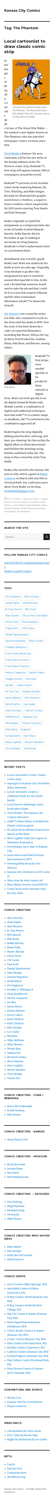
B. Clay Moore (13, 609)
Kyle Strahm (12, 704)
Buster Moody (15, 951)
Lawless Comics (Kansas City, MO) (27, 1351)
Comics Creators (20, 502)
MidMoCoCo (12, 716)
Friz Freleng (14, 1201)
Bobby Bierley (15, 943)
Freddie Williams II (16, 647)
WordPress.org (16, 1476)
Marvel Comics (33, 710)
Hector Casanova (15, 672)
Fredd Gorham (16, 1110)
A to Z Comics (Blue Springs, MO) (27, 1284)
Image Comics (13, 678)
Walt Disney (14, 1218)
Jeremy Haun (15, 1168)
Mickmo (12, 1035)
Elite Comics (36, 640)
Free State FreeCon (17, 666)
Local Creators (19, 505)
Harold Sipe (14, 1250)
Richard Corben (16, 1057)
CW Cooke (28, 628)
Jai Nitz (9, 685)
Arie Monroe (30, 603)
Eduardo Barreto (12, 508)
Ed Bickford (14, 981)
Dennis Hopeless (15, 640)
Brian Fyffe (14, 947)
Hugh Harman (15, 1206)
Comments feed (16, 1472)
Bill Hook (30, 609)
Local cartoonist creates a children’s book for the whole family (25, 796)
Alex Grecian (31, 596)
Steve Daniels (15, 1061)
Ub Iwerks (13, 1214)
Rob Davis (11, 729)
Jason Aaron (24, 685)
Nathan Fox (30, 716)
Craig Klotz (11, 628)
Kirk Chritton (32, 697)
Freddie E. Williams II (20, 989)
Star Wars (29, 735)
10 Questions (13, 596)
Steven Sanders (34, 742)
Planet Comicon (31, 723)
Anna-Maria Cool (17, 1139)
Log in (11, 1464)
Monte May (14, 1048)
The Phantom (11, 313)
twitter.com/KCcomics (17, 571)
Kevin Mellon (13, 697)
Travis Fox (13, 1078)
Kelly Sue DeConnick (19, 1255)
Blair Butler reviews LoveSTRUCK (27, 884)
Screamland (12, 735)
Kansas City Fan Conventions (24, 1401)
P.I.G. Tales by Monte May (22, 1435)
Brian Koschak (16, 1164)
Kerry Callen (14, 1014)
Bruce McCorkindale (35, 615)
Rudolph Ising (15, 1210)
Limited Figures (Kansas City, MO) (27, 1355)
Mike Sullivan (15, 1040)
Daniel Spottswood (16, 634)
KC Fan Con (12, 691)
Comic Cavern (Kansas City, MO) (26, 1339)
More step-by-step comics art (25, 880)
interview (31, 678)
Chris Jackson (30, 622)
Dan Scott (13, 964)
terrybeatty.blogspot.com (19, 490)
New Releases (33, 505)
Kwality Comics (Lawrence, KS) (26, 1347)
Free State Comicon (17, 659)
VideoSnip (30, 748)
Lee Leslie (29, 704)
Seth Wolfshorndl (17, 1176)
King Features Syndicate (33, 508)
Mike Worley (15, 1044)
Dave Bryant (14, 972)
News (44, 505)
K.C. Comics (14, 499)
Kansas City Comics (22, 10)
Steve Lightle (13, 742)
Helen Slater (36, 672)
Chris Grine (11, 622)
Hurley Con (14, 1397)
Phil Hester (12, 723)
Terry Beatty (11, 153)
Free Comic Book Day (18, 653)
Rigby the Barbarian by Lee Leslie (27, 1439)
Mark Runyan (13, 710)
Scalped (25, 729)
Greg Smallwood (17, 993)
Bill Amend (14, 934)
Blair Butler (12, 615)
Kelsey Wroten (31, 691)
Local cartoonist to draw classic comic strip (24, 46)
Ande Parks (12, 603)
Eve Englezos (15, 985)
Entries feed (14, 1468)
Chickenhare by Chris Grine (24, 1430)
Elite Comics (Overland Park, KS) (26, 1343)
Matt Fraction (15, 1259)
